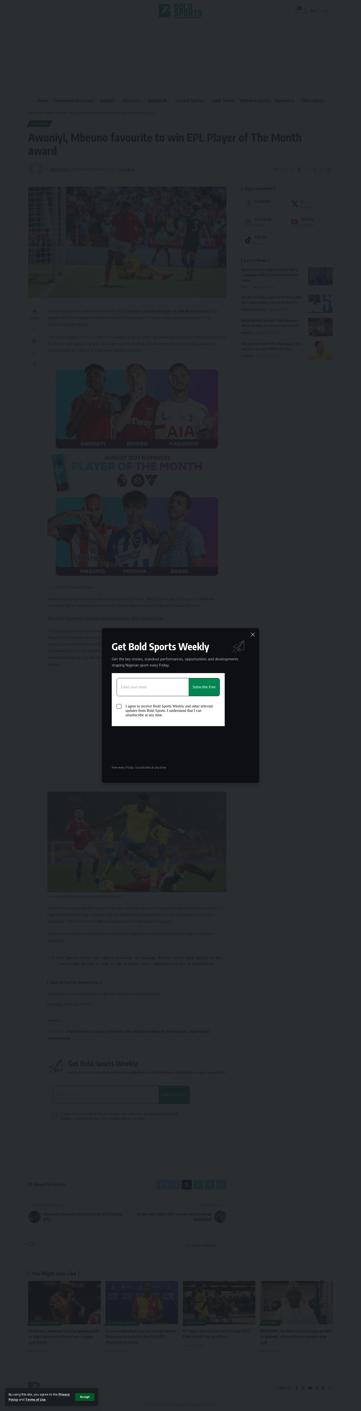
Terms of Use (35, 1399)
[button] (85, 1397)
